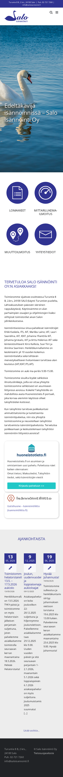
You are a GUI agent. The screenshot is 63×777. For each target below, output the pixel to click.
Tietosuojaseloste (44, 753)
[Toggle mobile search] (51, 12)
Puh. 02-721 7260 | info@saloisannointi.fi (38, 3)
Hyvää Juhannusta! (51, 575)
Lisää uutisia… (31, 730)
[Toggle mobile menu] (57, 12)
